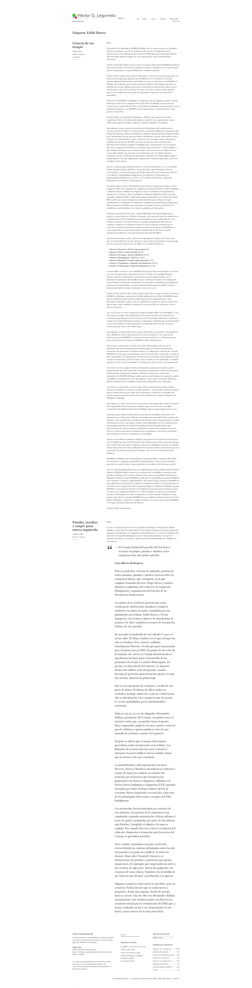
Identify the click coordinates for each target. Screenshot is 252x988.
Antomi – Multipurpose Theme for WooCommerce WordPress (102, 987)
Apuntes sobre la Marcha (162, 949)
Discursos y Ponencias (161, 958)
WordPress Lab (97, 987)
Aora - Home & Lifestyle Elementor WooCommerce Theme (152, 987)
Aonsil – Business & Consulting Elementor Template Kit (146, 987)
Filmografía (174, 19)
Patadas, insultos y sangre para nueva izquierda (85, 526)
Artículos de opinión (160, 952)
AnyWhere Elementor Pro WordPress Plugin (129, 987)
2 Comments (76, 57)
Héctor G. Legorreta (78, 54)
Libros (153, 19)
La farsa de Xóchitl (127, 961)
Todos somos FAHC (128, 950)
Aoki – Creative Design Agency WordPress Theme (139, 987)
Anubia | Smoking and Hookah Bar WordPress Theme (108, 987)
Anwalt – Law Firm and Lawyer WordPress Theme (113, 987)
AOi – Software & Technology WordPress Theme (134, 987)
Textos (144, 19)
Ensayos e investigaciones (162, 961)
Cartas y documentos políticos (164, 955)
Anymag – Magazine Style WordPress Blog (125, 987)
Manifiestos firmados (160, 964)
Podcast (163, 19)
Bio (138, 19)
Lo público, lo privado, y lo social (133, 946)
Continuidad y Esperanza (120, 978)
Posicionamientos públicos (162, 967)
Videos (155, 970)
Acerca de (176, 21)
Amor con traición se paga (130, 953)
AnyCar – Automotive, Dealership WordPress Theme (119, 987)
